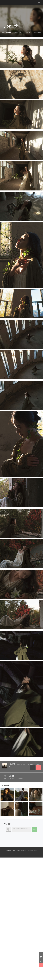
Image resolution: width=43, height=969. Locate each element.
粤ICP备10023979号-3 (30, 850)
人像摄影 (11, 776)
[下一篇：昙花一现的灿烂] (35, 487)
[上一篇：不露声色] (7, 487)
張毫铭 (12, 763)
